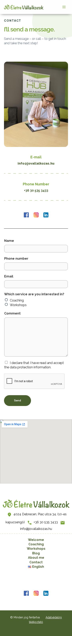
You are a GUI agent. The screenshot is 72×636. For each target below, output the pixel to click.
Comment (12, 313)
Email (8, 276)
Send (17, 400)
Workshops (18, 305)
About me (36, 558)
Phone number (16, 258)
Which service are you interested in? (34, 294)
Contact (36, 562)
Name (9, 241)
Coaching (17, 300)
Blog (36, 553)
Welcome (36, 540)
